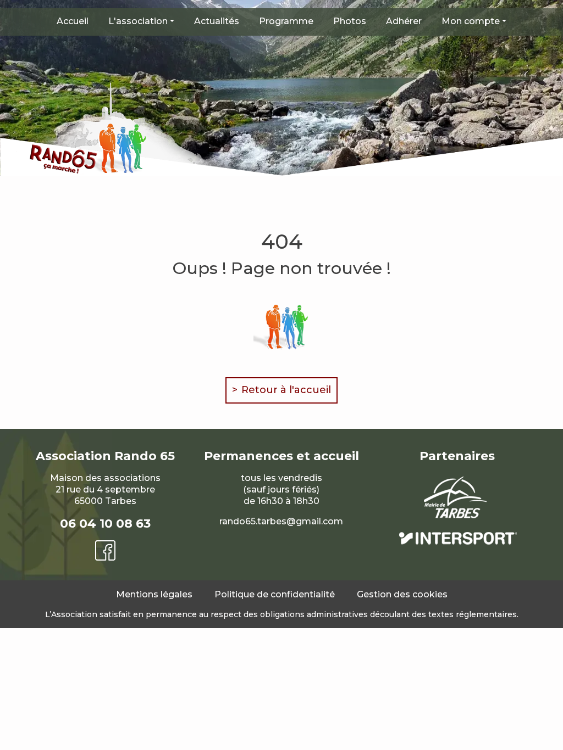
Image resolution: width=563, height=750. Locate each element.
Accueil (73, 21)
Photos (349, 21)
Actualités (216, 21)
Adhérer (404, 21)
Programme (286, 21)
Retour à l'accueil (286, 390)
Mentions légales (154, 594)
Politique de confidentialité (274, 594)
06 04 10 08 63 (105, 523)
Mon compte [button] (470, 21)
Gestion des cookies (402, 594)
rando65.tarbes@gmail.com (281, 521)
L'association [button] (138, 21)
